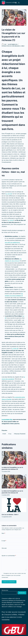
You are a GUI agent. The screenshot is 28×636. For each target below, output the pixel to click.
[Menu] (16, 2)
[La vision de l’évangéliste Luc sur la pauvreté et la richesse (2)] (14, 481)
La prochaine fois (7, 419)
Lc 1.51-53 (9, 194)
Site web (4, 548)
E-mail (4, 540)
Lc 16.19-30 (14, 348)
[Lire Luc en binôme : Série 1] (14, 505)
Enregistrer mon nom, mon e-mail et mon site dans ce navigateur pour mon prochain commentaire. (14, 575)
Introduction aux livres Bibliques (11, 46)
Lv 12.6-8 (10, 220)
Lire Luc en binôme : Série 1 (10, 514)
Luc (9, 433)
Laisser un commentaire (9, 581)
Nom (3, 533)
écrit (4, 433)
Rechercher (5, 590)
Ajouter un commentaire (9, 555)
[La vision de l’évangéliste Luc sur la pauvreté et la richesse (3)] (14, 458)
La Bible (22, 46)
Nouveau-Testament (19, 433)
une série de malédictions (12, 242)
